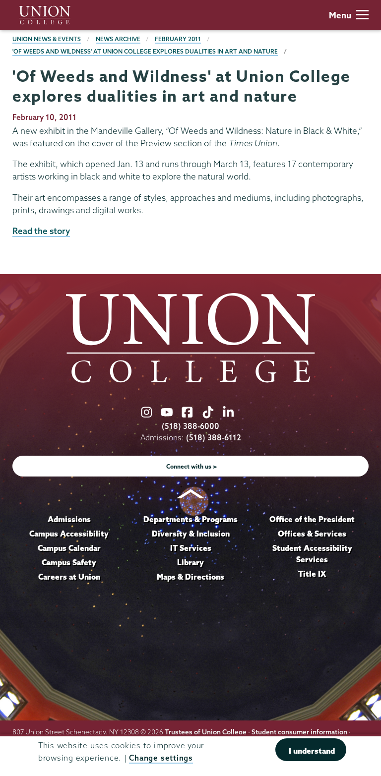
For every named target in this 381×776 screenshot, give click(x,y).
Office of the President (312, 519)
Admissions (69, 519)
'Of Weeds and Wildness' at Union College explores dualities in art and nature (145, 51)
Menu (340, 15)
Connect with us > (191, 466)
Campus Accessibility (69, 533)
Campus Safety (69, 562)
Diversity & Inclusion (191, 533)
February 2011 (178, 39)
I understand (312, 751)
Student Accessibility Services (312, 554)
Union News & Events (46, 39)
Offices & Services (312, 533)
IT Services (190, 548)
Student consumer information (299, 731)
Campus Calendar (69, 548)
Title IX (312, 574)
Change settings (160, 758)
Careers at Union (69, 577)
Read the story (41, 231)
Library (190, 562)
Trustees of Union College (206, 731)
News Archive (118, 39)
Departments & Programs (190, 519)
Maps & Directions (190, 577)
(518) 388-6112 (213, 437)
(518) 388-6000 (190, 426)
